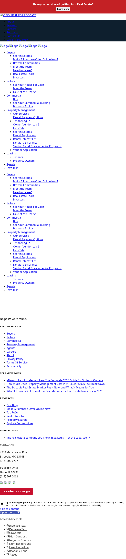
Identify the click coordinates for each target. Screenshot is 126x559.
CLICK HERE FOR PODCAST (19, 15)
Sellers (11, 337)
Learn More (63, 9)
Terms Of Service (17, 362)
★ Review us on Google (16, 491)
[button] (10, 512)
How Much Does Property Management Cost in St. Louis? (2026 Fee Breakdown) (56, 384)
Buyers (11, 333)
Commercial (14, 341)
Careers (11, 29)
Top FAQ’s (13, 412)
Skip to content (9, 509)
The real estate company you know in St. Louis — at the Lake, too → (48, 437)
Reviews (12, 25)
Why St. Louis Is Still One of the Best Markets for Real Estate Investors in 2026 (54, 391)
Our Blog (12, 405)
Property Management (21, 344)
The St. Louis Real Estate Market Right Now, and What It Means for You (50, 387)
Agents (11, 348)
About (10, 21)
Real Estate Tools (17, 416)
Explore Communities (20, 423)
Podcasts (12, 32)
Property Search (17, 420)
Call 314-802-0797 (17, 39)
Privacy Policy (15, 359)
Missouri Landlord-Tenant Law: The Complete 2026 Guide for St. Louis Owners (55, 380)
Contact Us (13, 36)
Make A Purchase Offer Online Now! (29, 409)
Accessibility (14, 366)
